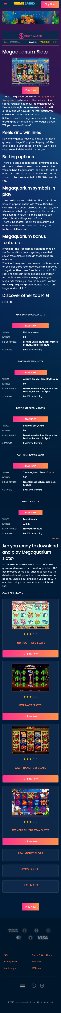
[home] (24, 6)
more (55, 538)
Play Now (50, 4)
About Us (36, 961)
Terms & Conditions (42, 955)
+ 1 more (49, 472)
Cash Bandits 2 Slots (30, 768)
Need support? (11, 968)
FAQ (6, 955)
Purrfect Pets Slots (30, 643)
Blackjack (30, 885)
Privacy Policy (10, 961)
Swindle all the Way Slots (30, 830)
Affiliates (36, 968)
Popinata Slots (30, 705)
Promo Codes (30, 869)
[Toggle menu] (5, 4)
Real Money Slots (30, 853)
